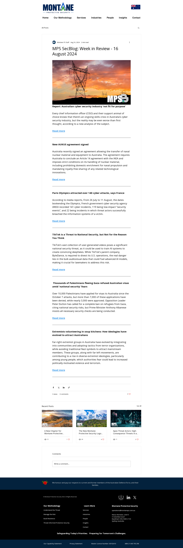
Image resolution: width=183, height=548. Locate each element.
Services (86, 510)
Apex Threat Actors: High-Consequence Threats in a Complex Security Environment (125, 432)
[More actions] (129, 42)
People (85, 518)
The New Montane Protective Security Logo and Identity (90, 432)
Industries (86, 514)
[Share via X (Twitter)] (59, 387)
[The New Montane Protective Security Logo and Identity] (91, 418)
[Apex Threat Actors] (126, 418)
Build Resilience (49, 518)
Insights (85, 523)
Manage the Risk (49, 514)
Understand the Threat (52, 510)
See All (139, 406)
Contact (85, 527)
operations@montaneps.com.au (123, 510)
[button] (139, 28)
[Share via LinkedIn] (64, 387)
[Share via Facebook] (53, 387)
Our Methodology (52, 506)
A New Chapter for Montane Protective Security (53, 432)
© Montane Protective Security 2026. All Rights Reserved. (60, 497)
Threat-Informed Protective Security (56, 523)
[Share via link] (69, 387)
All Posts (45, 28)
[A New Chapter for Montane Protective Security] (57, 418)
